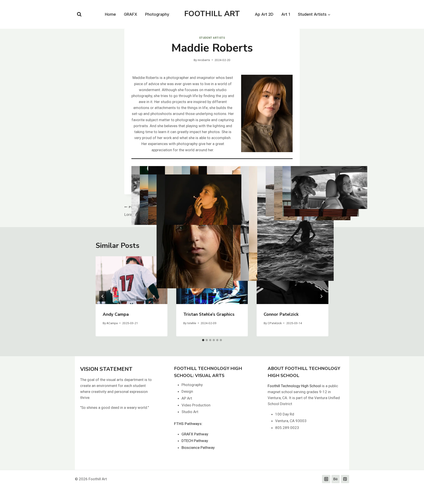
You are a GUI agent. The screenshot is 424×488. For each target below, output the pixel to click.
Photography (157, 14)
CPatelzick (275, 323)
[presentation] (131, 280)
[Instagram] (326, 479)
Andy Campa (116, 314)
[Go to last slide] (102, 296)
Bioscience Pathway (198, 447)
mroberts (204, 60)
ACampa (112, 323)
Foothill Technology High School (294, 386)
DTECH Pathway (195, 440)
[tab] (203, 340)
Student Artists (212, 37)
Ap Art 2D (264, 14)
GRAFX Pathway (195, 434)
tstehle (191, 323)
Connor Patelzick (281, 314)
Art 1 (285, 14)
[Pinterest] (345, 479)
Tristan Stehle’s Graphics (209, 314)
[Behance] (335, 479)
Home (110, 14)
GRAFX (130, 14)
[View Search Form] (79, 14)
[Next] (321, 296)
